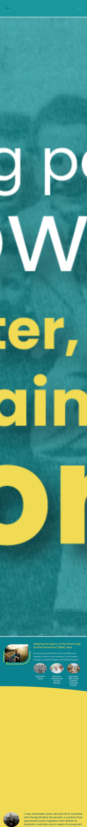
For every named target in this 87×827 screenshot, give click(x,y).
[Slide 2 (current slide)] (42, 634)
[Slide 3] (44, 634)
